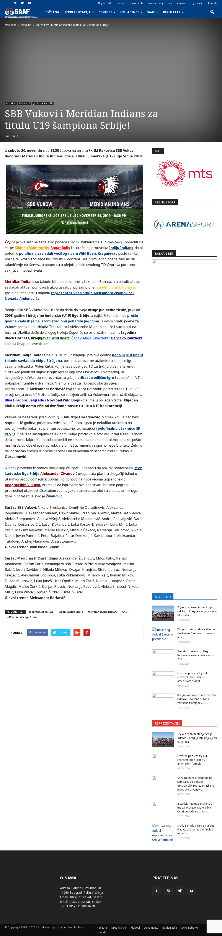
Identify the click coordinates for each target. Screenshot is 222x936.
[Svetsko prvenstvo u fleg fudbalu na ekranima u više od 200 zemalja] (163, 657)
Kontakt (212, 3)
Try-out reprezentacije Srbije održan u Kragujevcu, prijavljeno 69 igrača (197, 611)
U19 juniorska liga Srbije (22, 617)
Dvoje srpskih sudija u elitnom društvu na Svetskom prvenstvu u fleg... (196, 633)
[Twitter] (22, 3)
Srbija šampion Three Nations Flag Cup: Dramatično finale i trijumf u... (195, 829)
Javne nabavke (177, 3)
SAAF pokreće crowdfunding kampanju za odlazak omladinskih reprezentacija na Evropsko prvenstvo (196, 783)
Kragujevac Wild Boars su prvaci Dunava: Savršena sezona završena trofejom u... (197, 699)
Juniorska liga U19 (42, 103)
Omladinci (129, 12)
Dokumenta (137, 3)
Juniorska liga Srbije (70, 611)
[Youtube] (29, 3)
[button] (212, 12)
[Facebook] (8, 3)
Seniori (105, 12)
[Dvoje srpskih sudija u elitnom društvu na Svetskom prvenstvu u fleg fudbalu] (163, 635)
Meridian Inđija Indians (103, 611)
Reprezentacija (77, 12)
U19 (124, 611)
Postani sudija (156, 3)
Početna (51, 12)
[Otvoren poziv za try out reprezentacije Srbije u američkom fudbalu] (163, 679)
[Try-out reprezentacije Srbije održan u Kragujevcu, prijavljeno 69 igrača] (163, 613)
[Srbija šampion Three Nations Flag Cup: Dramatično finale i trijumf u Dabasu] (163, 833)
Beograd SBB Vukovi (40, 611)
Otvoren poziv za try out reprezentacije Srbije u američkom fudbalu (192, 677)
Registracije (197, 3)
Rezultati (171, 12)
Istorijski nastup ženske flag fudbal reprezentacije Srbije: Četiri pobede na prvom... (194, 807)
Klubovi (121, 3)
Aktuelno (10, 103)
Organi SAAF (105, 3)
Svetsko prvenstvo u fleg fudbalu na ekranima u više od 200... (195, 655)
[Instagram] (15, 3)
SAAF (151, 12)
